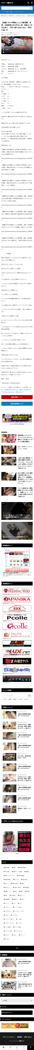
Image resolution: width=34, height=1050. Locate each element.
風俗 (14, 867)
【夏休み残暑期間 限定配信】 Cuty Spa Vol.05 (24, 746)
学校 (6, 895)
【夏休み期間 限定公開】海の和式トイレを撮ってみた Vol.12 (25, 985)
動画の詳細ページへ (17, 397)
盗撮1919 (21, 1041)
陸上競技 (7, 871)
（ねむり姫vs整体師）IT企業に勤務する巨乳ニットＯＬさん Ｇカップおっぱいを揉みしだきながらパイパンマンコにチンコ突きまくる (25, 463)
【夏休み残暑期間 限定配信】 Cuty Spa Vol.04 (24, 715)
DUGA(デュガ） (7, 647)
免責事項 (19, 1037)
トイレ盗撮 (8, 927)
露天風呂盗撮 (22, 867)
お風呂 (7, 11)
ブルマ (6, 915)
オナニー (21, 11)
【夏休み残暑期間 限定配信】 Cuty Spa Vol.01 (24, 788)
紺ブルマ (16, 879)
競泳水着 (24, 879)
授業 (21, 891)
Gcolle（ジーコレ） (17, 567)
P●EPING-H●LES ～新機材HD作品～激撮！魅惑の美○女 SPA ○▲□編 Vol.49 (24, 778)
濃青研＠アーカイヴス (8, 673)
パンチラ (16, 11)
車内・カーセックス (10, 875)
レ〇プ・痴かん (18, 907)
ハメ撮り (20, 919)
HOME (4, 15)
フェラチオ (15, 915)
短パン (6, 883)
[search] (31, 8)
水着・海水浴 (17, 887)
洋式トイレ (8, 887)
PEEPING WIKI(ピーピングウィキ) (11, 594)
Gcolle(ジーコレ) (20, 15)
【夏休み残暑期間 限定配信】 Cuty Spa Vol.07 (24, 962)
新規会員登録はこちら (17, 403)
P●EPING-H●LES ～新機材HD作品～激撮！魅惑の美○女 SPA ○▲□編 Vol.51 (24, 726)
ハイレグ (20, 923)
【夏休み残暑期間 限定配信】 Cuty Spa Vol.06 (24, 735)
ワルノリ (7, 903)
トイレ (3, 11)
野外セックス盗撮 (17, 871)
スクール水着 (8, 931)
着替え (11, 11)
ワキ (14, 903)
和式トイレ (22, 895)
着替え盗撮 (15, 883)
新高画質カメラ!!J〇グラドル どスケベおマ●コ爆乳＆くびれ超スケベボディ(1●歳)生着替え (25, 438)
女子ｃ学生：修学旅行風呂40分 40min (24, 757)
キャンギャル (18, 931)
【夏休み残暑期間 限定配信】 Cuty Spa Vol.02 (24, 799)
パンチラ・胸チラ (9, 919)
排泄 (15, 891)
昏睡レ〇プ (8, 891)
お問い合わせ (28, 1037)
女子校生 (13, 895)
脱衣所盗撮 (8, 879)
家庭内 (28, 891)
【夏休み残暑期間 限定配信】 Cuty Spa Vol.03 (24, 767)
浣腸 (22, 883)
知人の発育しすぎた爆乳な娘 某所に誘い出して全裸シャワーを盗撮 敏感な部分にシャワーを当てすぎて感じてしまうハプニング (25, 478)
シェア (10, 1048)
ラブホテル (8, 911)
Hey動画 (5, 665)
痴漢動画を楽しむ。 (9, 1012)
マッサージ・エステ (19, 911)
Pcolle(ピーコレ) (7, 621)
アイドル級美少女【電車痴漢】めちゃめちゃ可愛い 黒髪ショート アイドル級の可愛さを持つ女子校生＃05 (25, 492)
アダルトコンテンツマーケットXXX (11, 612)
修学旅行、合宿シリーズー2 (24, 809)
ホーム (3, 1048)
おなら (15, 935)
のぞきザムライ (6, 682)
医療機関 (7, 899)
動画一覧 (11, 15)
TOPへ (30, 1048)
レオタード (8, 907)
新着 (17, 1048)
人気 (24, 1048)
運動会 (27, 871)
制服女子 (15, 34)
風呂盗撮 (7, 867)
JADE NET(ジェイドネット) (9, 656)
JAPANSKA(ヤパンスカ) (8, 603)
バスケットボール (9, 923)
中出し (11, 34)
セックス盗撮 (6, 34)
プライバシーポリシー (9, 1037)
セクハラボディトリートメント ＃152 (25, 447)
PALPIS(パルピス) (7, 638)
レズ (20, 903)
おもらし (7, 935)
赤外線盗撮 (21, 875)
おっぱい (7, 939)
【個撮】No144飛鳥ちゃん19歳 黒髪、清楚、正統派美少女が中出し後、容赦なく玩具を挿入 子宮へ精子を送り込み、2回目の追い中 (16, 389)
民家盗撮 (27, 887)
